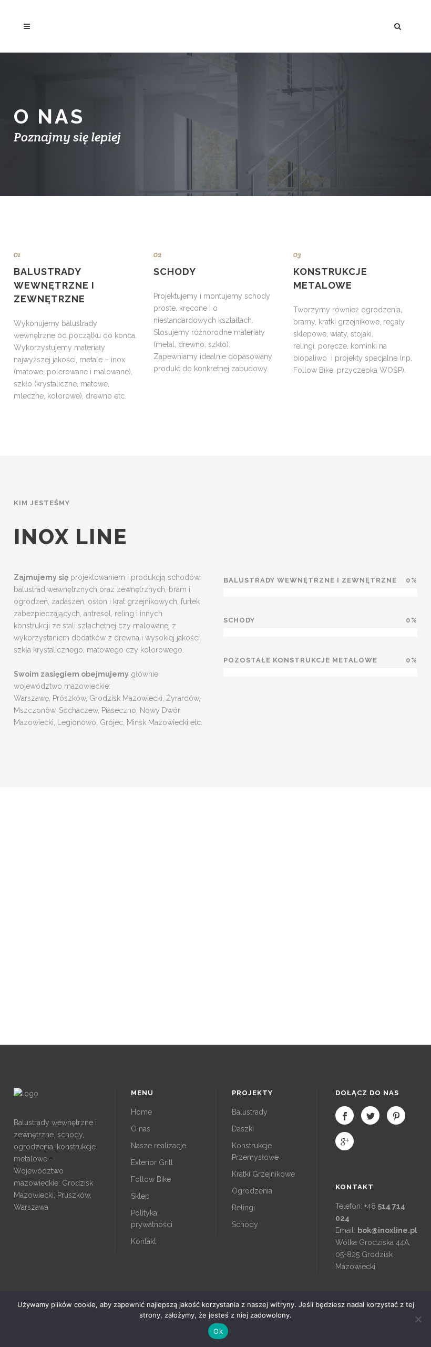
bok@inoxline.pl (387, 1230)
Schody (245, 1224)
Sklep (140, 1196)
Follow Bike (151, 1179)
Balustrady (250, 1112)
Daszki (243, 1129)
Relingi (243, 1207)
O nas (140, 1129)
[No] (418, 1319)
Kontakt (143, 1241)
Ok (218, 1331)
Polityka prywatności (151, 1219)
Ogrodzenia (252, 1191)
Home (141, 1112)
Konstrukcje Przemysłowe (255, 1151)
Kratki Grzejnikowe (263, 1174)
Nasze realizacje (158, 1145)
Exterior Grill (152, 1162)
